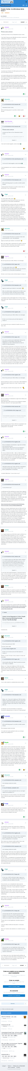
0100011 (5, 16)
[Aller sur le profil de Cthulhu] (2, 940)
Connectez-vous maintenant (14, 995)
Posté (9, 28)
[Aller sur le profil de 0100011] (2, 28)
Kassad (16, 104)
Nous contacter (11, 1067)
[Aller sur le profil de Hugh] (25, 1017)
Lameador (16, 780)
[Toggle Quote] (3, 104)
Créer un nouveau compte (14, 986)
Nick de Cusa (6, 1058)
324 (15, 1035)
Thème (9, 1065)
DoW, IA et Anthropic (6, 1016)
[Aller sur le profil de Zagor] (2, 195)
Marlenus (5, 1026)
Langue (4, 1065)
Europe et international (14, 17)
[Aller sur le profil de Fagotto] (2, 257)
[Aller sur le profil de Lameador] (2, 717)
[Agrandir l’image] (7, 31)
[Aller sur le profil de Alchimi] (2, 823)
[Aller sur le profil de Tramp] (2, 804)
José (4, 1048)
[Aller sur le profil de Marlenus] (25, 1033)
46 (15, 1046)
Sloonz (4, 1018)
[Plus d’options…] (25, 28)
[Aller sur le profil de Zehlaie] (2, 530)
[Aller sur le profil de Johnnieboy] (25, 1025)
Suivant (23, 22)
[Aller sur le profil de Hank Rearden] (2, 122)
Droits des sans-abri (5, 1024)
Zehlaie (16, 556)
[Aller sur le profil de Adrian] (2, 678)
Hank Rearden (17, 158)
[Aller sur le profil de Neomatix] (2, 100)
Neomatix (16, 179)
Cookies (18, 1067)
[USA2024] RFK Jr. (5, 1054)
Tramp (15, 874)
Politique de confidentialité (19, 1065)
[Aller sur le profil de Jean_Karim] (25, 1055)
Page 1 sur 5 (14, 22)
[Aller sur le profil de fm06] (25, 1044)
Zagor (15, 264)
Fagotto (16, 311)
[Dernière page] (26, 22)
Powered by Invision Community (14, 1069)
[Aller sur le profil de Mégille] (2, 743)
